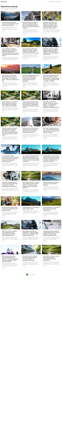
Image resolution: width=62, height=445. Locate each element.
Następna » (33, 274)
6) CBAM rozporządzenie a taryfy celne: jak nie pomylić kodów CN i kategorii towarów (10, 209)
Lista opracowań (52, 1)
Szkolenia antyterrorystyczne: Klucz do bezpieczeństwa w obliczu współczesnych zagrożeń (10, 24)
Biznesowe (4, 1)
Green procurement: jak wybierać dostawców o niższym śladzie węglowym (51, 184)
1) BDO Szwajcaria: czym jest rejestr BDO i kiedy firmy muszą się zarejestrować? (51, 209)
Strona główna (58, 1)
